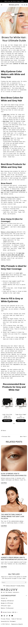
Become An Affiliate (7, 603)
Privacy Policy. (21, 585)
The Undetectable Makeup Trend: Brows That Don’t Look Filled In (12, 516)
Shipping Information (7, 600)
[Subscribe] (25, 582)
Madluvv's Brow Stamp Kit (8, 232)
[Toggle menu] (1, 5)
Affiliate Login (6, 605)
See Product (7, 420)
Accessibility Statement (8, 621)
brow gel (21, 337)
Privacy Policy (5, 619)
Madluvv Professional (7, 608)
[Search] (22, 5)
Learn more (4, 482)
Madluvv (8, 624)
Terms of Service (10, 585)
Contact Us (4, 598)
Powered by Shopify (17, 624)
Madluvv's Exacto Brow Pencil (10, 197)
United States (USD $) (9, 612)
